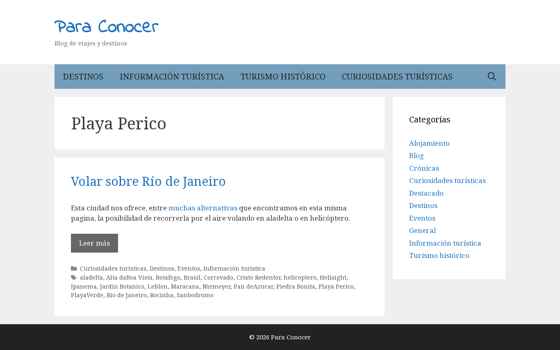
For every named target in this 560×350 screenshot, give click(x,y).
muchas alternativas (203, 207)
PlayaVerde (87, 295)
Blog (416, 155)
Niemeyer (216, 286)
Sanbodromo (195, 295)
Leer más (94, 243)
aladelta (91, 277)
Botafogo (168, 277)
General (422, 230)
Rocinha (161, 295)
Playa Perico (336, 286)
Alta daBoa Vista (129, 277)
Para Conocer (107, 27)
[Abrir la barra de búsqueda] (491, 76)
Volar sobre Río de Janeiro (148, 181)
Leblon (158, 286)
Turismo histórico (283, 76)
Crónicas (424, 168)
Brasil (192, 277)
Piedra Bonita (295, 286)
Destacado (426, 193)
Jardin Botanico (122, 286)
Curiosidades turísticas (397, 76)
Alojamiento (429, 143)
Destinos (83, 76)
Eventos (189, 268)
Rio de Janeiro (127, 295)
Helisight (333, 277)
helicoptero (300, 277)
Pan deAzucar (253, 286)
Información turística (172, 76)
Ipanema (84, 286)
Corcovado (218, 277)
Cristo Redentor (258, 277)
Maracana (185, 286)
